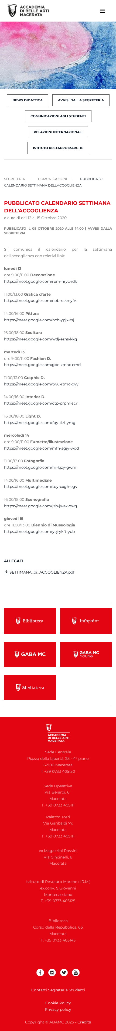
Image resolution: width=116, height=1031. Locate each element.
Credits (84, 1022)
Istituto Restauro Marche (58, 148)
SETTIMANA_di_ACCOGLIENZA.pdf (41, 572)
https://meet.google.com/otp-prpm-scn (41, 403)
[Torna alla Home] (31, 11)
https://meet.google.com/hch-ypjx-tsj (39, 320)
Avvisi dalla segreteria (81, 100)
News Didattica (27, 100)
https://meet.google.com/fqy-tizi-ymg (40, 422)
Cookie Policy (58, 1003)
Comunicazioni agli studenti (58, 116)
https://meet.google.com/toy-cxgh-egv (40, 486)
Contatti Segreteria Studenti (58, 990)
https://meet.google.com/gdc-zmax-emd (42, 364)
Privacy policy (58, 1009)
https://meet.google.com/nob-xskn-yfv (40, 300)
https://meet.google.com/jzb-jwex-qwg (40, 506)
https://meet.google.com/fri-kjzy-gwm (40, 467)
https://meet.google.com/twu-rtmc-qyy (41, 384)
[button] (102, 11)
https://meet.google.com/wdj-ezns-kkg (40, 339)
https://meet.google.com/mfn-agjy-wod (41, 448)
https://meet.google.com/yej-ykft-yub (39, 531)
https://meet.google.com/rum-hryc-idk (40, 281)
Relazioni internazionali (58, 132)
